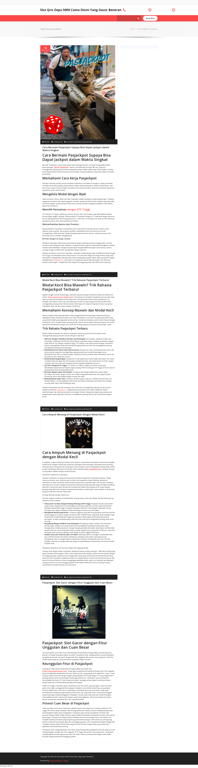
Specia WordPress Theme (59, 761)
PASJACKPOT (58, 260)
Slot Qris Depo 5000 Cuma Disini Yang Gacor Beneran (80, 10)
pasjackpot (77, 142)
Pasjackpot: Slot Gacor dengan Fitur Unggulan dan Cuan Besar (77, 582)
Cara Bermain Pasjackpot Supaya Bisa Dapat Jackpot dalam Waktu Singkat (75, 149)
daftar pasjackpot (61, 167)
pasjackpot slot (87, 142)
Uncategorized (57, 142)
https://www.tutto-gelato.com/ (61, 297)
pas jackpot (70, 142)
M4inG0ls (46, 142)
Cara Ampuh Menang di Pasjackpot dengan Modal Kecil (73, 414)
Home (132, 29)
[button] (138, 18)
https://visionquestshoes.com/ (54, 671)
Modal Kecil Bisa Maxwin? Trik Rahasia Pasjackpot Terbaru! (75, 280)
